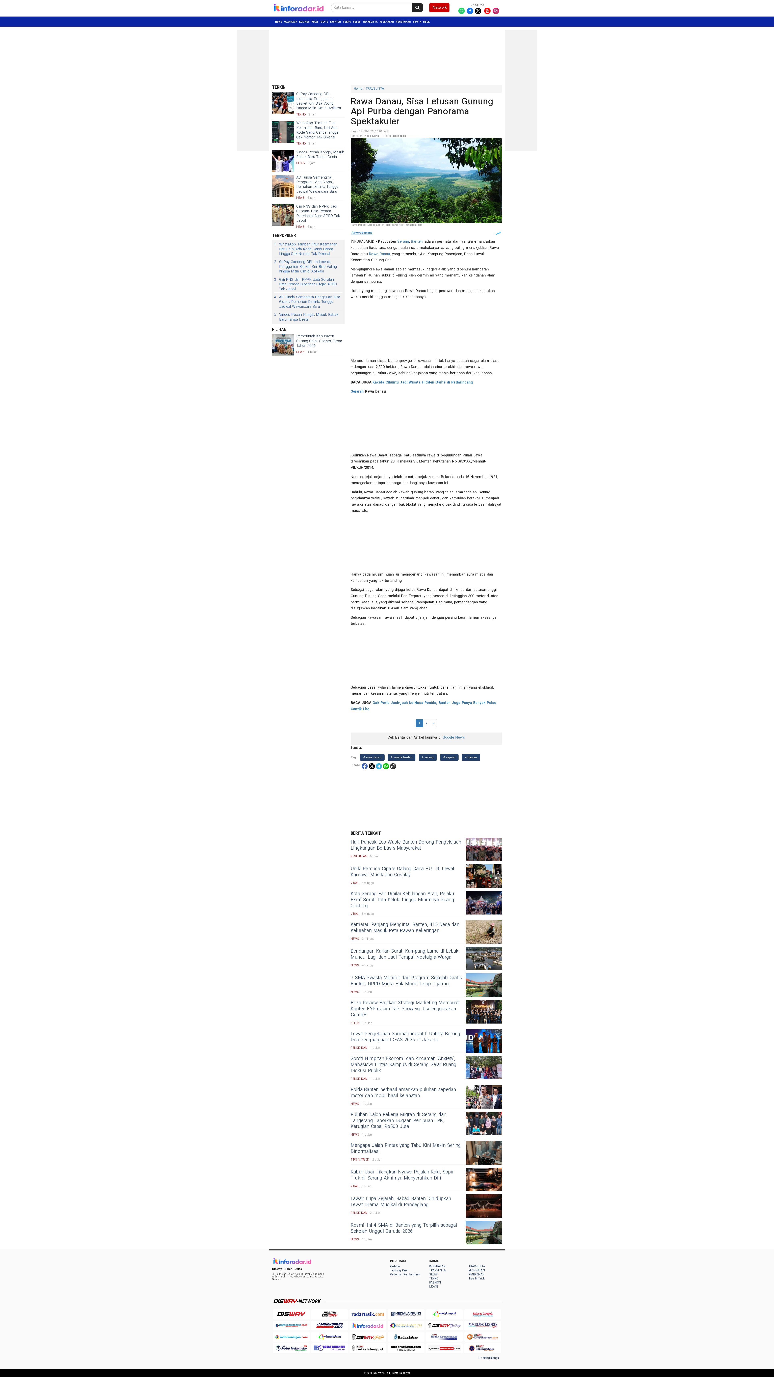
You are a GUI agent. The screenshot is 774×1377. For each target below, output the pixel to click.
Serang (403, 241)
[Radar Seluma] (406, 1348)
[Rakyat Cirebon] (482, 1314)
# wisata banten (401, 757)
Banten (417, 241)
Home (358, 88)
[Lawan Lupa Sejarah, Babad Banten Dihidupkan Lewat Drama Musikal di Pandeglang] (484, 1206)
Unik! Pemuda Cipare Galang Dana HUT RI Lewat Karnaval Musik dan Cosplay (403, 871)
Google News (454, 737)
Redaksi (395, 1266)
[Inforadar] (367, 1325)
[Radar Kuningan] (291, 1337)
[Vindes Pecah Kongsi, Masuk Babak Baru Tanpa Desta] (283, 161)
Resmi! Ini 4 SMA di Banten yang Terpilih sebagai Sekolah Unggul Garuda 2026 (404, 1228)
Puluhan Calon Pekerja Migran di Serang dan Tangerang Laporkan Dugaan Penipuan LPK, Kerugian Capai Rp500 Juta (398, 1120)
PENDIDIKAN (403, 21)
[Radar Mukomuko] (291, 1348)
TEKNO (347, 21)
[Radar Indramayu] (444, 1314)
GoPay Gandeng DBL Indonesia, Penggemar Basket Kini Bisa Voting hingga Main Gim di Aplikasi (318, 101)
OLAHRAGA (290, 21)
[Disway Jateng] (444, 1325)
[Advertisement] (253, 90)
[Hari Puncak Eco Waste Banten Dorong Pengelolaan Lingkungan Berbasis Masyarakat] (484, 849)
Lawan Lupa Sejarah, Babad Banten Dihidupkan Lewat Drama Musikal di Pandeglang (401, 1201)
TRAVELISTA (370, 21)
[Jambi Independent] (291, 1325)
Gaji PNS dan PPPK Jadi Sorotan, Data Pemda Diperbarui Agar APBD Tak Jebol (318, 213)
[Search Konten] (417, 7)
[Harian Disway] (329, 1314)
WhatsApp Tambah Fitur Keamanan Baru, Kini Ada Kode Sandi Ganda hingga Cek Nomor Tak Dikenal (317, 130)
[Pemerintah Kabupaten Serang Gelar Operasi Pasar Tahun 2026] (283, 345)
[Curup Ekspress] (482, 1337)
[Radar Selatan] (482, 1348)
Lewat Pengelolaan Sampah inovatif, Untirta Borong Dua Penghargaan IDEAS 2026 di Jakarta (405, 1036)
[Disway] (291, 1314)
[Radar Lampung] (406, 1325)
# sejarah (449, 757)
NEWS (278, 21)
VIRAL (314, 21)
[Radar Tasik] (367, 1314)
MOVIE (324, 21)
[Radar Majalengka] (329, 1337)
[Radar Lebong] (367, 1348)
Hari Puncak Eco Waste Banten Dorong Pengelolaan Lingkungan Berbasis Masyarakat (406, 845)
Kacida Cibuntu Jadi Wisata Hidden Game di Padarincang (422, 382)
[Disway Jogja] (367, 1337)
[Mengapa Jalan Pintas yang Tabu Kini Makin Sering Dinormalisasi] (484, 1153)
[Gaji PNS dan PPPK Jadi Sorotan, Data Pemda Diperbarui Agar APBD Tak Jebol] (283, 215)
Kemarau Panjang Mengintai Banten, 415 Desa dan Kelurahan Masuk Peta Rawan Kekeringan (405, 927)
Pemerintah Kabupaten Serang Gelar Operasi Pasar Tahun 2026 (319, 341)
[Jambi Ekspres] (329, 1325)
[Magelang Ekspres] (482, 1325)
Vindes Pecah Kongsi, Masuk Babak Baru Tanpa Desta (320, 155)
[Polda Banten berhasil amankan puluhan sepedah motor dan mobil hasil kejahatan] (484, 1097)
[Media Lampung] (406, 1314)
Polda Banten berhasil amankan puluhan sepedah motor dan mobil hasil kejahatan (403, 1092)
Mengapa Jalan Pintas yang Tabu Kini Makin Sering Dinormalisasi (406, 1148)
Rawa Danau (379, 254)
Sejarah (357, 391)
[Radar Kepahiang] (444, 1337)
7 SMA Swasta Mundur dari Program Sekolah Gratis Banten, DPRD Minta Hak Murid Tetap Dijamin (406, 980)
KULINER (304, 21)
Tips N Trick (421, 21)
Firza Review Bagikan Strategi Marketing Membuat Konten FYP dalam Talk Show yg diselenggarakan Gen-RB (405, 1008)
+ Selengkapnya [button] (488, 1358)
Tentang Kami (399, 1270)
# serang (428, 757)
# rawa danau (372, 757)
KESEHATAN (387, 21)
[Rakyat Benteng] (444, 1348)
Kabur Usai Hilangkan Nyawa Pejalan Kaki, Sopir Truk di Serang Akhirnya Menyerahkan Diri (402, 1175)
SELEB (357, 21)
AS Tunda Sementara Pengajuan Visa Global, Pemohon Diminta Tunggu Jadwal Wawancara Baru (317, 184)
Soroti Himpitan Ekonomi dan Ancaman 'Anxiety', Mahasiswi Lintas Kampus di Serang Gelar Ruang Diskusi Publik (404, 1064)
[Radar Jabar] (406, 1337)
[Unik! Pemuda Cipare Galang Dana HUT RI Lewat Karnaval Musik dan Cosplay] (484, 876)
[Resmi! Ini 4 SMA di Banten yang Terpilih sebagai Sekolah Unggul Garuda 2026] (484, 1232)
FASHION (335, 21)
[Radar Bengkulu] (329, 1348)
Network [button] (440, 7)
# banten (471, 757)
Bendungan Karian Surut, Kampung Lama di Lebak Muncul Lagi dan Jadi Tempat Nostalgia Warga (405, 954)
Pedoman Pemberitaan (405, 1274)
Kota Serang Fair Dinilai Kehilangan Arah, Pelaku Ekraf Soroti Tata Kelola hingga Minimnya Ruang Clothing (402, 899)
